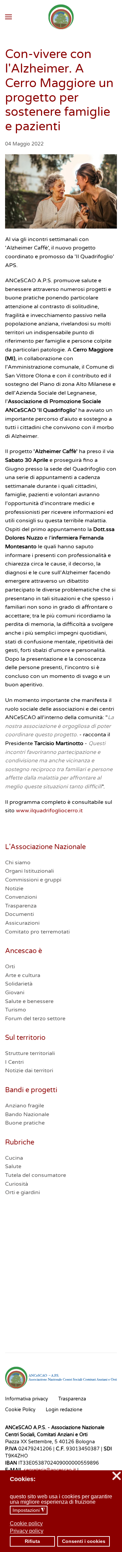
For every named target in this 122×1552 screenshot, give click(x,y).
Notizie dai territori (29, 1070)
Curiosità (16, 1184)
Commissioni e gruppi (33, 879)
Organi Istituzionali (29, 871)
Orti (10, 966)
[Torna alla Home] (61, 17)
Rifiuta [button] (32, 1541)
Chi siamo (17, 862)
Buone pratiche (25, 1123)
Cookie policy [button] (26, 1523)
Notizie (14, 888)
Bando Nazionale (27, 1114)
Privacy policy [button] (26, 1531)
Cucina (14, 1158)
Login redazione (64, 1410)
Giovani (14, 992)
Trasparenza (21, 905)
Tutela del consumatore (35, 1175)
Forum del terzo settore (35, 1018)
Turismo (15, 1009)
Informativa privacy (26, 1399)
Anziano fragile (24, 1105)
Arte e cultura (22, 975)
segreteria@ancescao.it (50, 1470)
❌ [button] (116, 1476)
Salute (13, 1166)
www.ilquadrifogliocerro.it (49, 810)
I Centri (14, 1062)
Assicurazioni (22, 923)
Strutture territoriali (30, 1053)
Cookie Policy (20, 1410)
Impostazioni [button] (29, 1510)
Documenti (19, 914)
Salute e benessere (29, 1001)
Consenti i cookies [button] (83, 1541)
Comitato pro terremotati (37, 931)
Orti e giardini (22, 1192)
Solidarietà (19, 983)
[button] (8, 17)
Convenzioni (21, 897)
